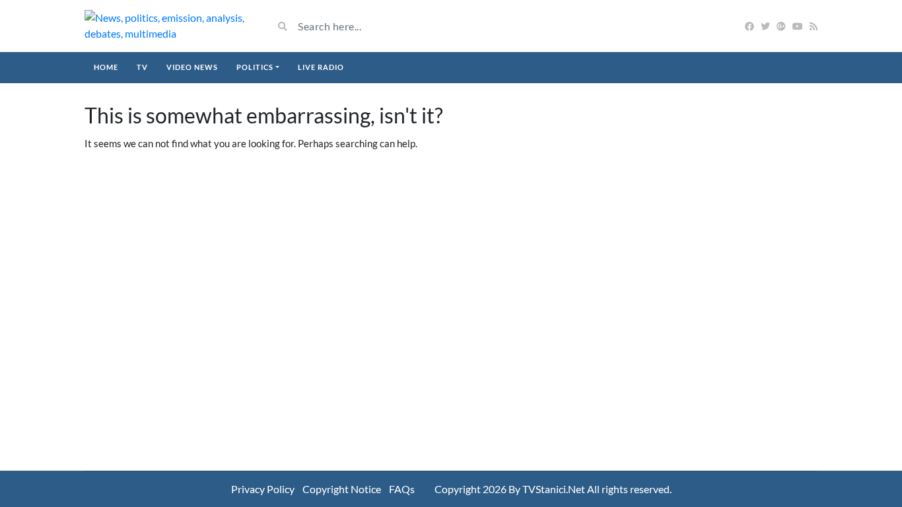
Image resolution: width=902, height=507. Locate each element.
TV (142, 67)
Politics (254, 67)
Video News (192, 67)
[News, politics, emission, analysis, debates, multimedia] (169, 26)
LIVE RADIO (321, 67)
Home (106, 67)
